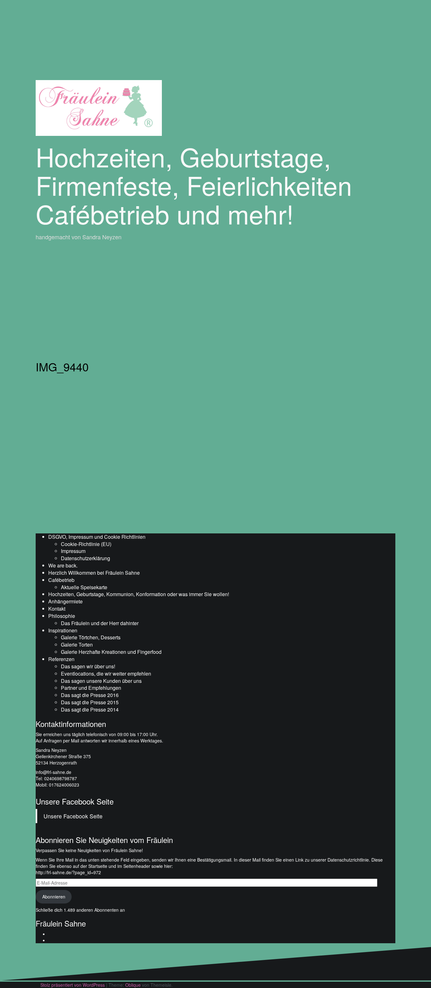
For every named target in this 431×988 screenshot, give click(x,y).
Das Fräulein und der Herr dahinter (100, 623)
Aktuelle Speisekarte (84, 587)
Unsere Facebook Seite (75, 801)
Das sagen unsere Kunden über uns (101, 680)
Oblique (133, 985)
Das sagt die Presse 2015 (90, 702)
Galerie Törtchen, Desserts (91, 637)
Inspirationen (62, 630)
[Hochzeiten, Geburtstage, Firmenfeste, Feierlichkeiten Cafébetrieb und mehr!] (99, 107)
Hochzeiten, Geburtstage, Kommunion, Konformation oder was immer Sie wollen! (138, 594)
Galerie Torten (77, 644)
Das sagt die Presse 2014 (90, 709)
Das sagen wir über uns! (88, 666)
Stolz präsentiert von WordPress (72, 985)
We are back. (63, 565)
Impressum (73, 551)
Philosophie (61, 615)
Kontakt (56, 608)
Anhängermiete (65, 601)
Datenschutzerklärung (85, 558)
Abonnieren (53, 896)
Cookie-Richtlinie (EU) (86, 544)
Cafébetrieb (61, 580)
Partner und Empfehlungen (91, 687)
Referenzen (61, 659)
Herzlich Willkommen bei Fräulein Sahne (94, 572)
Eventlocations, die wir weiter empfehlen (106, 673)
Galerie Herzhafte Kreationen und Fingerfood (111, 651)
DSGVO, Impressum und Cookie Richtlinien (96, 536)
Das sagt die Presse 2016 (90, 695)
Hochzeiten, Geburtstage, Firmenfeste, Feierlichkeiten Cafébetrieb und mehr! (194, 184)
